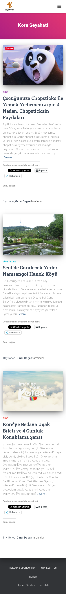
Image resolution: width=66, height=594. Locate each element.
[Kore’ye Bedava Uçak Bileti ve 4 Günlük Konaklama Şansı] (33, 391)
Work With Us (49, 568)
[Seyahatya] (11, 6)
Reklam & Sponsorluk (22, 568)
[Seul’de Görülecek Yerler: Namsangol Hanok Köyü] (33, 234)
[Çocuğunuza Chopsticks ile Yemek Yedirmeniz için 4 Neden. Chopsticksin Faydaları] (33, 65)
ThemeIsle (43, 585)
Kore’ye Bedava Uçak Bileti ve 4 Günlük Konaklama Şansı (26, 430)
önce (8, 201)
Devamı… (9, 157)
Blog (5, 92)
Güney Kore (9, 261)
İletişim (33, 577)
